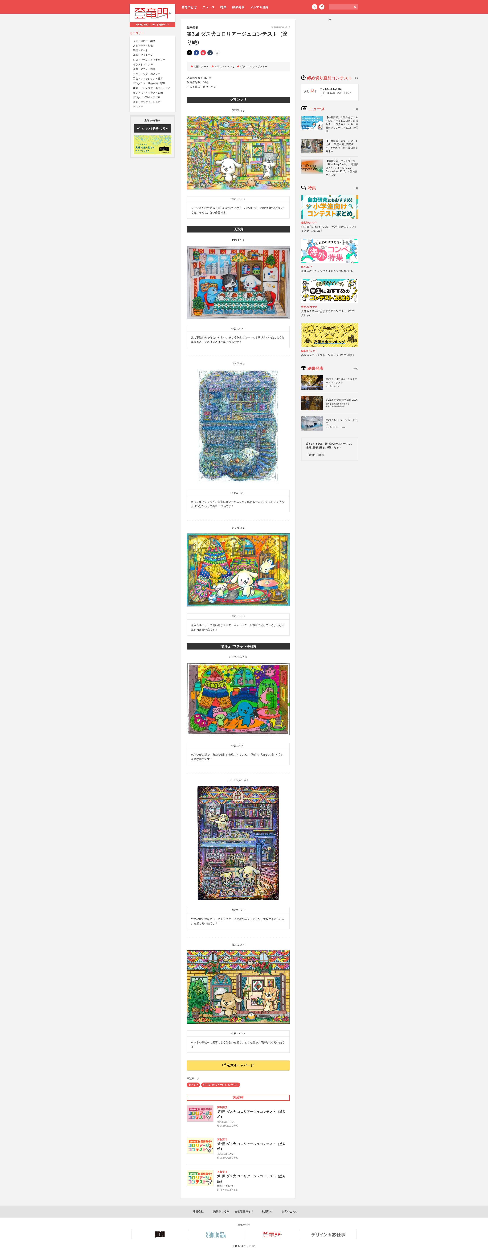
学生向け (138, 106)
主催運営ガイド (244, 1211)
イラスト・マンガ (143, 64)
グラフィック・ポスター (146, 74)
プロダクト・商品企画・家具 (149, 83)
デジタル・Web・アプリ (146, 97)
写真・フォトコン (143, 55)
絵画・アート (140, 50)
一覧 (355, 109)
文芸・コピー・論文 (144, 41)
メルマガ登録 (259, 7)
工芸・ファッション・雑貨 (148, 78)
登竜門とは (189, 7)
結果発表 (238, 7)
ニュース (208, 7)
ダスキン (193, 1084)
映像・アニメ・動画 (144, 69)
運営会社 (198, 1211)
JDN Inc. (251, 1246)
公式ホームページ (240, 1065)
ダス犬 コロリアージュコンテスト (220, 1084)
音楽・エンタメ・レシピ (146, 102)
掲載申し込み (221, 1211)
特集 (223, 7)
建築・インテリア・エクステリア (151, 88)
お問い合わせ (290, 1211)
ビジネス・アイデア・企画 (148, 92)
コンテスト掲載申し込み (154, 128)
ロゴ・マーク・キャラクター (149, 59)
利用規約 (267, 1211)
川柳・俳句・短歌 (143, 45)
